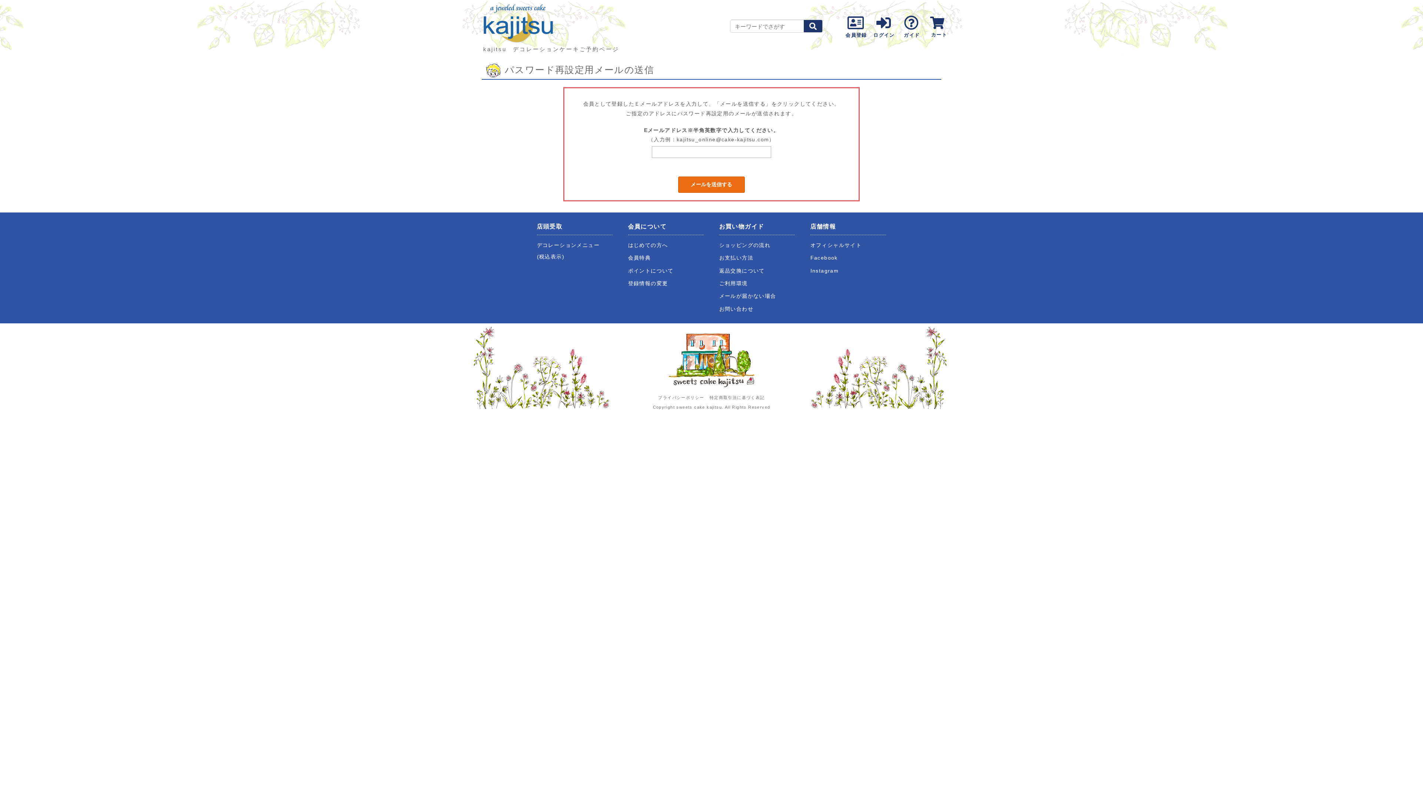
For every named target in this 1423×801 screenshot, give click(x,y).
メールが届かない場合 (747, 296)
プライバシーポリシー (681, 397)
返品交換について (742, 271)
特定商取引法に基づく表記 (737, 397)
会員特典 (639, 258)
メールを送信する (711, 184)
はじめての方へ (648, 245)
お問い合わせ (736, 309)
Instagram (824, 271)
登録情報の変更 (648, 283)
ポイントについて (651, 271)
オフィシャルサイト (836, 245)
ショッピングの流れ (745, 245)
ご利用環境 (733, 283)
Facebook (824, 258)
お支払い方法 (736, 258)
